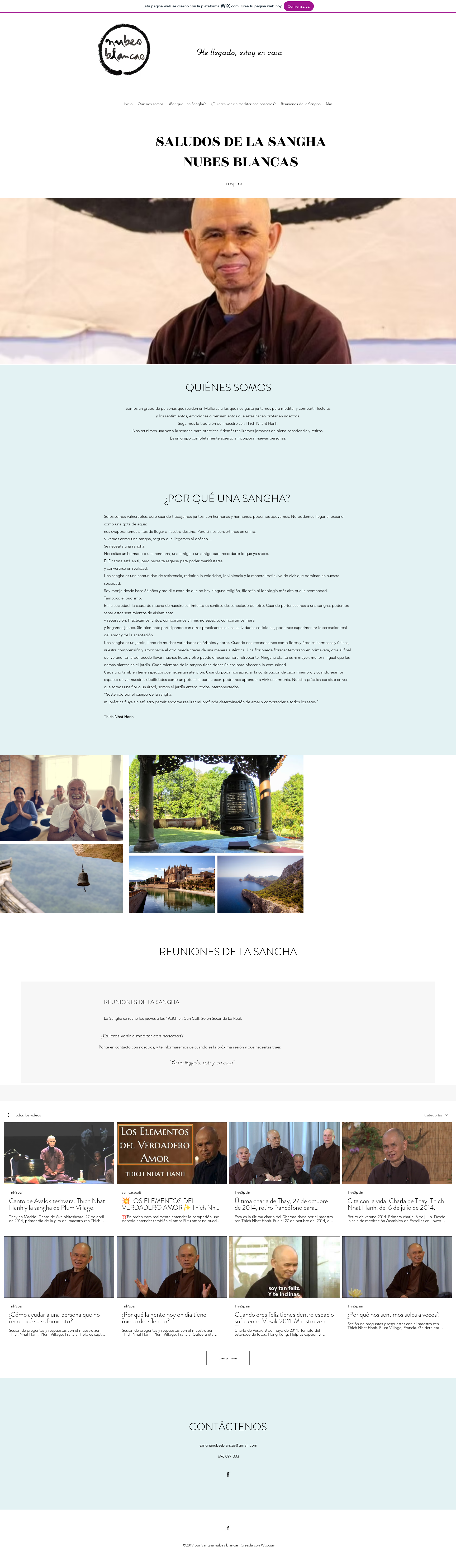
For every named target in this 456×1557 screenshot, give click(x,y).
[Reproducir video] (58, 1153)
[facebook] (228, 1474)
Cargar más (228, 1358)
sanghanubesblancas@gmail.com (228, 1445)
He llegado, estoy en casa (239, 52)
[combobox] (436, 1115)
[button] (24, 1115)
